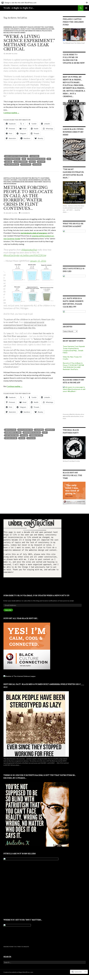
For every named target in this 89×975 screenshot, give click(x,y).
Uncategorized (9, 183)
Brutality (36, 178)
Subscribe (8, 610)
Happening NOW (18, 182)
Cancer (6, 29)
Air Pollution (9, 178)
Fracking (7, 182)
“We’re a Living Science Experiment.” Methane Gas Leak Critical (29, 42)
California (48, 27)
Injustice (47, 182)
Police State (47, 31)
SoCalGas (37, 164)
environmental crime (13, 432)
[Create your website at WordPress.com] (44, 2)
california (34, 156)
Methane (41, 161)
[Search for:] (44, 962)
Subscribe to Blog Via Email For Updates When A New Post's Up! (36, 595)
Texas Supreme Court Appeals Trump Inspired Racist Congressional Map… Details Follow (74, 349)
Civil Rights (15, 29)
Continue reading (11, 113)
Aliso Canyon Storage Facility (16, 156)
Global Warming (21, 161)
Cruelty (23, 29)
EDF (24, 159)
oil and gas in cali (11, 164)
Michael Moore (10, 438)
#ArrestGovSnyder (11, 255)
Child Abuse (23, 180)
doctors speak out (12, 159)
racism (22, 438)
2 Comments (25, 213)
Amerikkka (7, 27)
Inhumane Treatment (34, 182)
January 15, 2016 (38, 260)
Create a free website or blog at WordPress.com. (18, 972)
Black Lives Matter (36, 27)
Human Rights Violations (14, 31)
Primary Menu (86, 8)
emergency (50, 429)
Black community (20, 27)
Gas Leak (8, 161)
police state (26, 164)
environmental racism (44, 29)
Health (32, 161)
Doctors (31, 29)
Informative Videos (33, 31)
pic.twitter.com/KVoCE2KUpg (33, 255)
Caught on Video (10, 180)
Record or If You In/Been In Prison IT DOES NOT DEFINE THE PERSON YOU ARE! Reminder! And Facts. (73, 366)
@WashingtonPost (29, 249)
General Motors (36, 435)
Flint (45, 432)
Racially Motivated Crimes (14, 32)
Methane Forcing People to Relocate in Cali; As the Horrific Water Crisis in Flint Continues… (28, 198)
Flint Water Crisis (11, 435)
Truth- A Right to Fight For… (18, 8)
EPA (49, 159)
